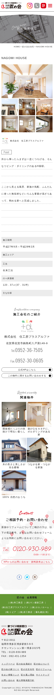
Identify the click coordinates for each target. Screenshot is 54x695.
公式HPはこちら (27, 369)
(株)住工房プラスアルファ (15, 607)
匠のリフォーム (44, 669)
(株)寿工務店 (16, 602)
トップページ (8, 664)
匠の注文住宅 (28, 47)
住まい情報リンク (10, 675)
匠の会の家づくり (10, 669)
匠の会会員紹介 (24, 664)
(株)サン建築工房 (34, 602)
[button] (50, 5)
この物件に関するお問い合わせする (27, 375)
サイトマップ (43, 675)
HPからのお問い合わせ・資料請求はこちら (27, 562)
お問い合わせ (8, 680)
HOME (17, 47)
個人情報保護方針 (25, 680)
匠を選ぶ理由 (27, 675)
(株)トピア (10, 612)
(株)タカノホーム (40, 607)
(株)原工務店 (25, 612)
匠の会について (41, 664)
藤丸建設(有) (42, 612)
